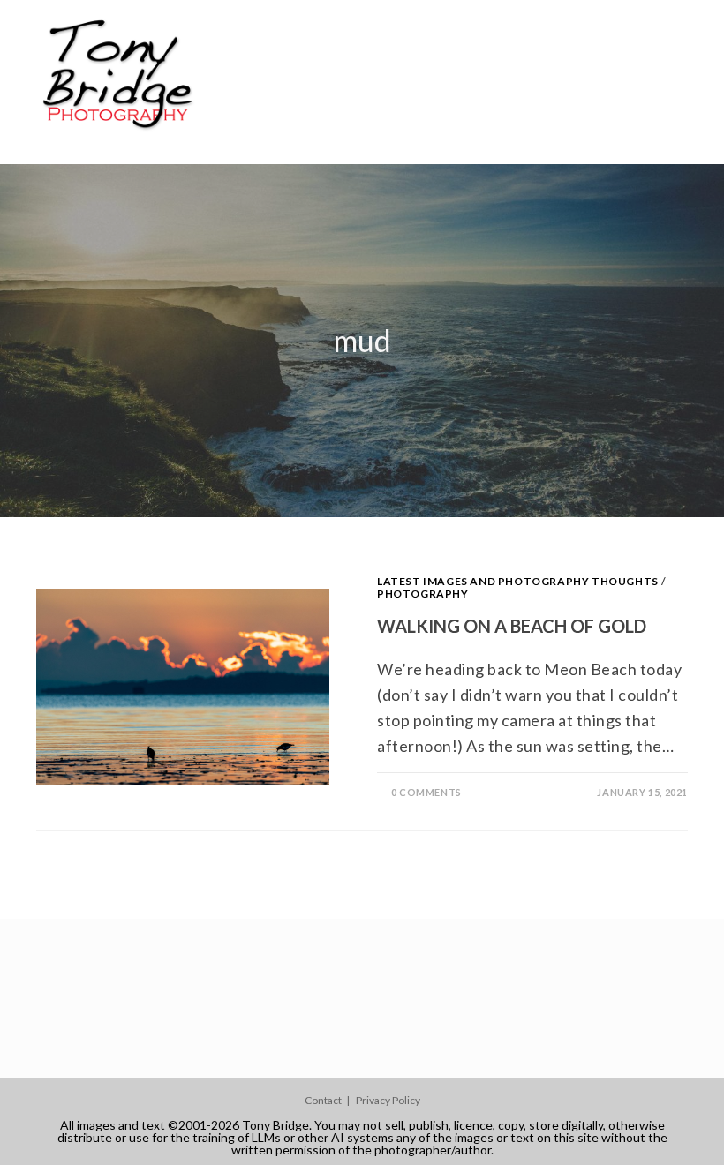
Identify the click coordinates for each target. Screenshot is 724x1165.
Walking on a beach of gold (511, 625)
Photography (423, 593)
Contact (323, 1100)
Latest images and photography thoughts (518, 581)
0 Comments (426, 792)
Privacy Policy (388, 1100)
